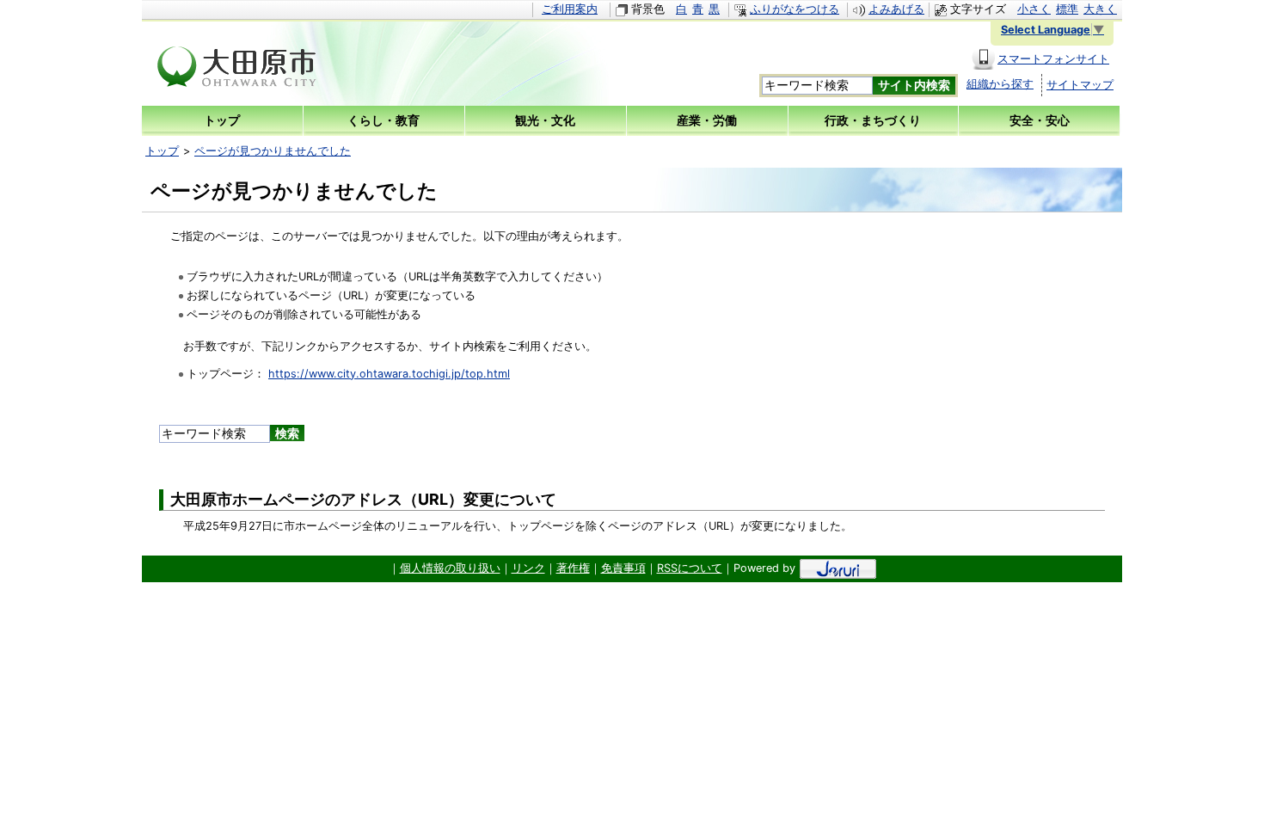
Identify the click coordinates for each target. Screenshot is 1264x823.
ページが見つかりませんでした (272, 150)
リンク (528, 568)
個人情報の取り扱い (450, 568)
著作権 (573, 568)
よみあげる (896, 9)
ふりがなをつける (794, 9)
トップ (162, 150)
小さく (1034, 9)
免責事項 (623, 568)
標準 (1067, 9)
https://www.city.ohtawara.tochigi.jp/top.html (389, 373)
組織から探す (1000, 83)
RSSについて (689, 568)
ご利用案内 (570, 9)
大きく (1100, 9)
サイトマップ (1080, 84)
